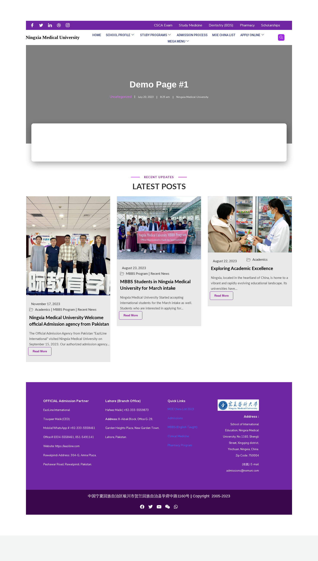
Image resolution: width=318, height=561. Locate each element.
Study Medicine (190, 25)
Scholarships (270, 25)
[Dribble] (60, 25)
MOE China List (224, 35)
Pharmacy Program (180, 445)
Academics (42, 309)
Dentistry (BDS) (221, 25)
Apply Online (250, 35)
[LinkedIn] (51, 25)
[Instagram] (69, 25)
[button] (281, 37)
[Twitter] (42, 25)
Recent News (87, 309)
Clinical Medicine (178, 436)
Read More (40, 351)
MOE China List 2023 (181, 409)
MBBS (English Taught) (182, 427)
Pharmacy (247, 25)
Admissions (175, 418)
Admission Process (192, 35)
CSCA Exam (163, 25)
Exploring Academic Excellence (242, 268)
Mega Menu (176, 41)
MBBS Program (64, 309)
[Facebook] (33, 25)
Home (96, 35)
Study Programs (153, 35)
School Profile (118, 35)
